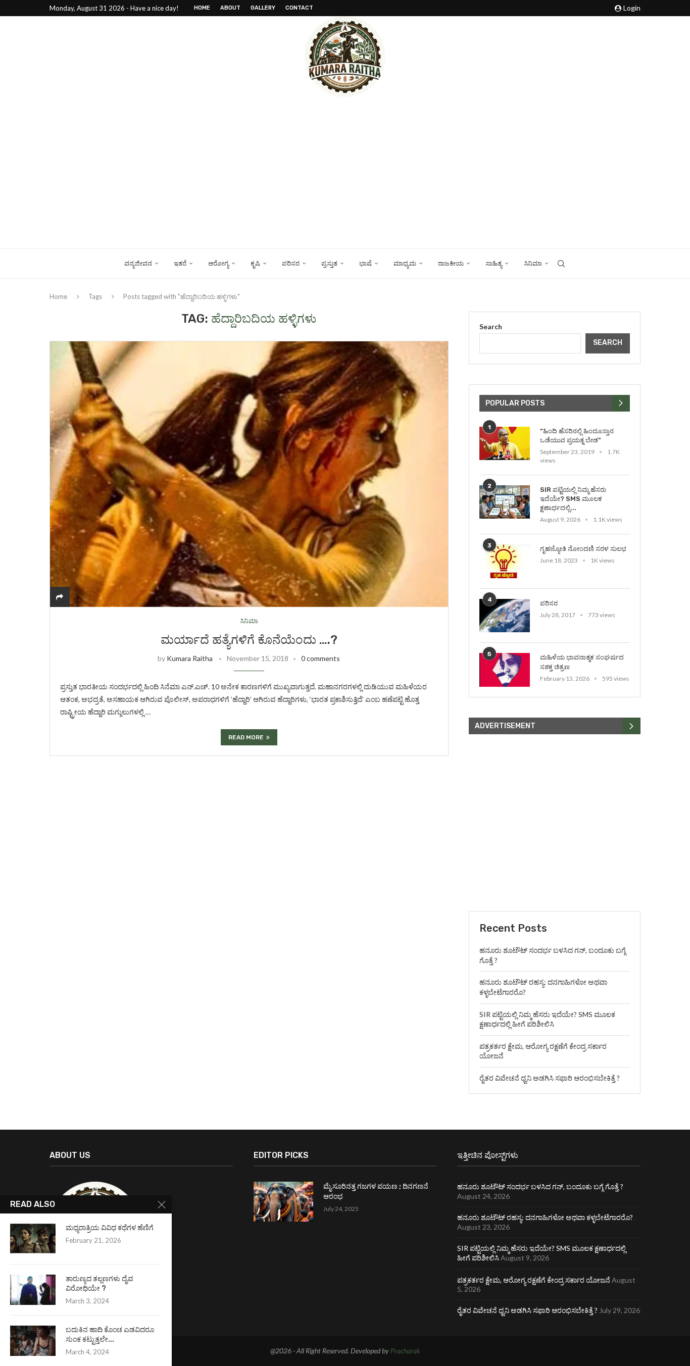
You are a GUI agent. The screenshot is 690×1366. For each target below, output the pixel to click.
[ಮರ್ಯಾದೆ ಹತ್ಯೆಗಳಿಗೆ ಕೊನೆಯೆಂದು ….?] (249, 474)
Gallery (263, 8)
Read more (246, 737)
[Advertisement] (345, 172)
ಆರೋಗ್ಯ (218, 263)
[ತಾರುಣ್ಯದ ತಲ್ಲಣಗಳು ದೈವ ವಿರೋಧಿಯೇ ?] (33, 1290)
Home (202, 8)
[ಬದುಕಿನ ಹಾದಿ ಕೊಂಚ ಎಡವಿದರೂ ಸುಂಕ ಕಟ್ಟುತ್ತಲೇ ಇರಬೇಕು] (33, 1341)
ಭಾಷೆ (365, 263)
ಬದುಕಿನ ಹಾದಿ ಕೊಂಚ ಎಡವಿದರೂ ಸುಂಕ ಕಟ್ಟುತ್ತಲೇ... (110, 1335)
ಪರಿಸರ (291, 263)
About (230, 8)
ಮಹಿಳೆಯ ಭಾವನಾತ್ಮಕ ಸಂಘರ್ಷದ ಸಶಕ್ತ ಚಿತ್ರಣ (582, 661)
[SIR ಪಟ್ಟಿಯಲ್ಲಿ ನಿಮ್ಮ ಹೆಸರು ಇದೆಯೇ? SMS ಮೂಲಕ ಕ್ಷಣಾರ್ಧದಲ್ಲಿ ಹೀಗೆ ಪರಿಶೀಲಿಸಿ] (504, 502)
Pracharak (405, 1350)
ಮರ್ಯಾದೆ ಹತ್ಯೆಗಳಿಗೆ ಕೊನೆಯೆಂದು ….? (249, 640)
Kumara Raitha (190, 658)
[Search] (561, 263)
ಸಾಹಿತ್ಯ (493, 263)
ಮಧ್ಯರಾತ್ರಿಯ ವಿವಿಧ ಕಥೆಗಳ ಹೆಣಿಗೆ (110, 1228)
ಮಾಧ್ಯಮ (404, 263)
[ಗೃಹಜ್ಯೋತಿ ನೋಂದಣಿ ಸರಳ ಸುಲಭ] (504, 561)
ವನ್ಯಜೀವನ (138, 263)
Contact (299, 8)
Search (490, 326)
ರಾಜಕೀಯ (451, 263)
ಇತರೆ (180, 263)
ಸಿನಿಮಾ (533, 263)
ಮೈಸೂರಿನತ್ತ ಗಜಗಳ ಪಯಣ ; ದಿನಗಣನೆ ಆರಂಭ (375, 1191)
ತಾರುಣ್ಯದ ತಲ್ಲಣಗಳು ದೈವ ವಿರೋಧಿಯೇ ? (99, 1284)
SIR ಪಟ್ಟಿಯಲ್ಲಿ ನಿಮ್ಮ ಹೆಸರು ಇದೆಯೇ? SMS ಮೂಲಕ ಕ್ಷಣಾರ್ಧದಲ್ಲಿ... (573, 499)
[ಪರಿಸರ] (504, 616)
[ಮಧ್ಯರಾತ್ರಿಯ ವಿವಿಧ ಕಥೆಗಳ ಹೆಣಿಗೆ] (33, 1239)
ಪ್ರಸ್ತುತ (329, 263)
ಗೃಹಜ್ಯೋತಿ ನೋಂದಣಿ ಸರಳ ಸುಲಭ (583, 548)
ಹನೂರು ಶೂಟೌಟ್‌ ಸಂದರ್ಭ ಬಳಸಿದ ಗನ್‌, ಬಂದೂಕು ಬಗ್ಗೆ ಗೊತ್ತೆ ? (540, 1186)
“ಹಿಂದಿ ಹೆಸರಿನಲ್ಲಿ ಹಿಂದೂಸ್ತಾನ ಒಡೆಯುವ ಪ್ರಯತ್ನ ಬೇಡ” (577, 435)
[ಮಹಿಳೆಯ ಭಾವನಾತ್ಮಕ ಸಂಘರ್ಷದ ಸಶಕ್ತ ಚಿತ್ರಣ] (504, 670)
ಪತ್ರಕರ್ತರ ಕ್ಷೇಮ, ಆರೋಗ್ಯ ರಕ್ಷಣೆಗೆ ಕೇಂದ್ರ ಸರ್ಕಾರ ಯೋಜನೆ (533, 1280)
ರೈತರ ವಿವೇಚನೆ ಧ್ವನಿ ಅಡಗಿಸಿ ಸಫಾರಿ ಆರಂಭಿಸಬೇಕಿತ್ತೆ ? (549, 1078)
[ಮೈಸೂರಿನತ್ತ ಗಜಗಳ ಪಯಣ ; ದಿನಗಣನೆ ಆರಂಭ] (283, 1202)
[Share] (59, 596)
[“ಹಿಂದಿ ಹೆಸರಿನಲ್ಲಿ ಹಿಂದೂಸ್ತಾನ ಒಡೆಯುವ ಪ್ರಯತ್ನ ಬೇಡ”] (504, 444)
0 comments (320, 658)
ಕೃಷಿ (255, 263)
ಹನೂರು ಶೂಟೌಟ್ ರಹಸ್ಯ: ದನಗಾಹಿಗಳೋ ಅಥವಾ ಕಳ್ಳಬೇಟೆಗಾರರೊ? (545, 1217)
